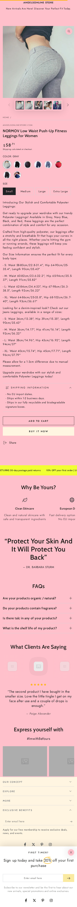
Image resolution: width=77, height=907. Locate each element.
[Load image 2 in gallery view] (29, 105)
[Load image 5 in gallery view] (57, 105)
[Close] (71, 852)
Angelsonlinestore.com (18, 125)
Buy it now (38, 431)
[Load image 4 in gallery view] (48, 105)
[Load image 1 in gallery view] (20, 105)
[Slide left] (9, 105)
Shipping (7, 149)
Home (6, 117)
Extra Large (60, 192)
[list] (38, 511)
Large (43, 192)
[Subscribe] (72, 821)
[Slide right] (68, 105)
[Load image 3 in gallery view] (38, 105)
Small (11, 192)
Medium (27, 192)
